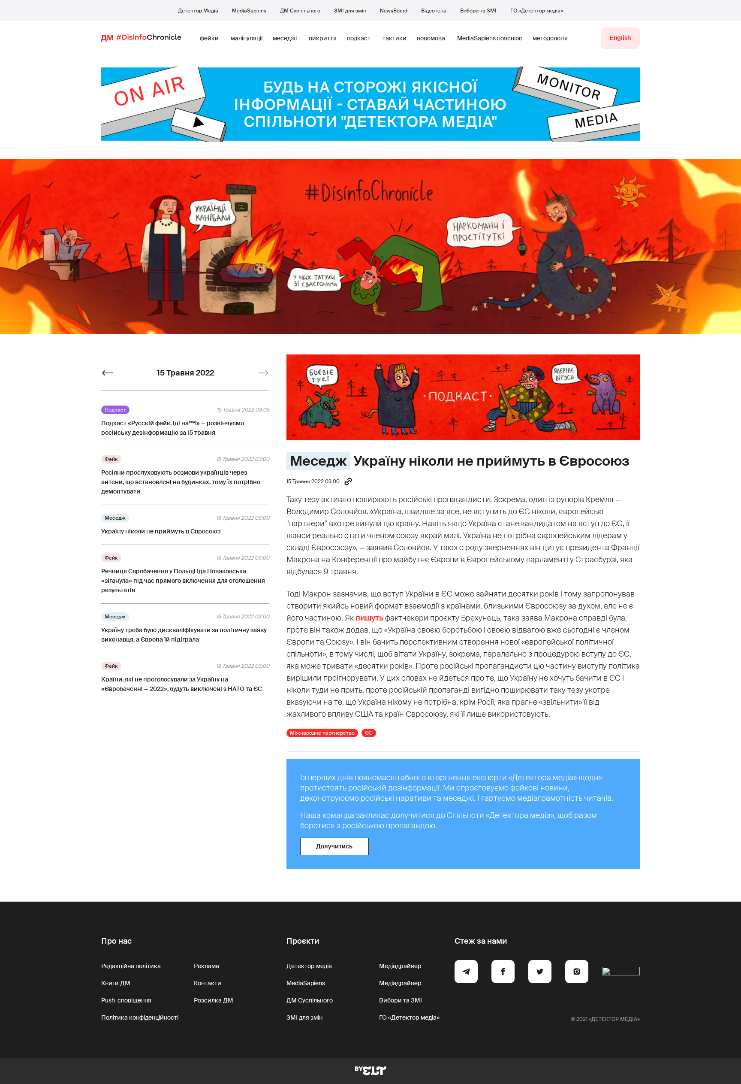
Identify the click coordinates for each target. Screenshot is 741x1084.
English (620, 38)
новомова (431, 38)
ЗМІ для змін (350, 10)
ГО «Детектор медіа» (536, 10)
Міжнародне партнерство (322, 733)
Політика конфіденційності (139, 1017)
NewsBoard (393, 10)
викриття (323, 38)
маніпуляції (246, 38)
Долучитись (334, 846)
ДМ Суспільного (300, 10)
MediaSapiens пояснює (489, 38)
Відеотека (433, 10)
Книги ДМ (115, 983)
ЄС (369, 733)
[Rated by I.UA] (621, 973)
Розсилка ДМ (213, 1000)
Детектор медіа (309, 966)
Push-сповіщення (126, 1000)
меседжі (285, 38)
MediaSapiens (249, 10)
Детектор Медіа (198, 10)
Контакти (207, 983)
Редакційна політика (131, 966)
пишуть (369, 618)
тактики (395, 38)
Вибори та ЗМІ (478, 10)
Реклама (206, 966)
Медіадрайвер (400, 966)
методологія (550, 38)
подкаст (358, 38)
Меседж (318, 461)
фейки (209, 38)
